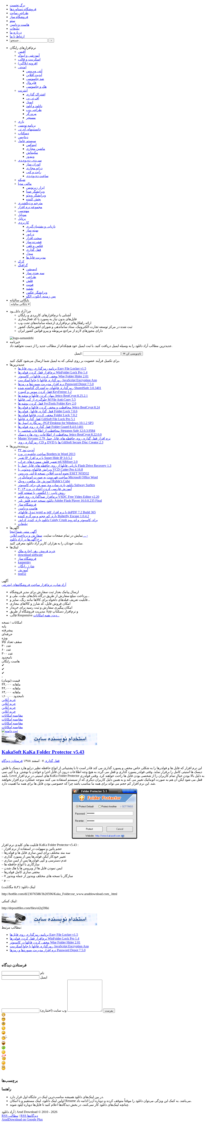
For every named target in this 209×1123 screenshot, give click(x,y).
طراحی (31, 277)
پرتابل (22, 218)
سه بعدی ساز (35, 273)
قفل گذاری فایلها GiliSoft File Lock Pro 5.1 (46, 419)
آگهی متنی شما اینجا (23, 531)
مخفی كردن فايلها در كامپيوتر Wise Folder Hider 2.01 (53, 376)
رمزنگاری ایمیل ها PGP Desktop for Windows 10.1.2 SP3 (55, 423)
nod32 (22, 574)
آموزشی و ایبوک (29, 55)
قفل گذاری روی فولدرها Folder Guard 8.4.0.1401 (50, 427)
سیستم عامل (27, 141)
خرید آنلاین (9, 700)
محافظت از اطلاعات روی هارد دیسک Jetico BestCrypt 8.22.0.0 (60, 434)
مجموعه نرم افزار (30, 207)
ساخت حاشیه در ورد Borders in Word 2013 (46, 454)
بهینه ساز (32, 230)
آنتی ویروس (34, 71)
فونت (29, 284)
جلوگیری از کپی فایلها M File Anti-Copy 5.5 (47, 399)
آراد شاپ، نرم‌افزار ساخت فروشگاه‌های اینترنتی (34, 585)
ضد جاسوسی (35, 79)
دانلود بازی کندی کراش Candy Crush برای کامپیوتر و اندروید (58, 520)
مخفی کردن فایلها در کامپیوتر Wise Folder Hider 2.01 (45, 942)
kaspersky (24, 562)
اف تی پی (32, 98)
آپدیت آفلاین (34, 75)
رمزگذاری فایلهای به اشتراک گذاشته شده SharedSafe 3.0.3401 (59, 388)
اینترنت (23, 90)
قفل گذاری (33, 249)
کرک (21, 261)
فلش (29, 281)
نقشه (29, 288)
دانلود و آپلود (34, 106)
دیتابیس (23, 137)
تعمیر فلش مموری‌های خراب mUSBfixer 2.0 (48, 461)
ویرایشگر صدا (35, 191)
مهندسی (23, 211)
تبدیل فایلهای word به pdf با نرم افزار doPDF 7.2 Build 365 (57, 512)
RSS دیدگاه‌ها (29, 1115)
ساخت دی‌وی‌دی (37, 176)
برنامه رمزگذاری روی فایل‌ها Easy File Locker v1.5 (52, 368)
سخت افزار (34, 238)
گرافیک (23, 265)
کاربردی (23, 222)
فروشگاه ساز (19, 17)
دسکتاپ (23, 133)
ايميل (43, 977)
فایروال (31, 82)
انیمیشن (31, 269)
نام (42, 973)
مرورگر (31, 114)
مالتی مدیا (25, 183)
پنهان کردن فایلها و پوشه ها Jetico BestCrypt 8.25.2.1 (53, 395)
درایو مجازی (34, 168)
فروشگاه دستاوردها (23, 9)
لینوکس (31, 145)
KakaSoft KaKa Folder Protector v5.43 (43, 752)
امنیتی (22, 67)
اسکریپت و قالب (29, 59)
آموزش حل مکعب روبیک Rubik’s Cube (44, 481)
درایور (30, 234)
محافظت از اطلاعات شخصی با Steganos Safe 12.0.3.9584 (56, 430)
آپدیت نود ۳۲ (26, 450)
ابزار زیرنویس (35, 187)
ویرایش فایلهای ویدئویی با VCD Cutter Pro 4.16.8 (50, 469)
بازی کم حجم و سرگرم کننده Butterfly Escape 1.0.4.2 (53, 516)
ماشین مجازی (35, 148)
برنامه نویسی (27, 125)
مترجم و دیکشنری (30, 203)
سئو (12, 20)
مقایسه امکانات (12, 715)
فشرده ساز (34, 242)
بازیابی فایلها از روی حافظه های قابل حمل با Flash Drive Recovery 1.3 (64, 465)
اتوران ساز (33, 164)
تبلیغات (14, 28)
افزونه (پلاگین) (27, 63)
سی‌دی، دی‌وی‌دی (30, 160)
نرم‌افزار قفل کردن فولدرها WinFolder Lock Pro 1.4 (52, 372)
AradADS (96, 744)
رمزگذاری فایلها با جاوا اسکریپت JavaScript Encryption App (57, 380)
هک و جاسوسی (36, 86)
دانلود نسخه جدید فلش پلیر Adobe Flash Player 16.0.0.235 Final (60, 500)
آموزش (23, 570)
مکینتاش (32, 152)
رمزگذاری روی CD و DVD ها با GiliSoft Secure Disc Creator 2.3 (60, 442)
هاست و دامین (19, 24)
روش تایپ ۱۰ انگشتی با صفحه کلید (41, 493)
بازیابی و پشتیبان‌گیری (41, 226)
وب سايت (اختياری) (53, 1010)
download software (30, 554)
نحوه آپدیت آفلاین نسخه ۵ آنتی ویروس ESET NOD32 (53, 473)
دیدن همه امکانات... (46, 615)
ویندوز (30, 156)
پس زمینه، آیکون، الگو (41, 296)
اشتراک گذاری (35, 94)
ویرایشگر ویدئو (36, 195)
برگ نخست (17, 5)
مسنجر (31, 117)
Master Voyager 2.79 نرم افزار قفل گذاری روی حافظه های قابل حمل (64, 438)
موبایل (22, 215)
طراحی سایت (19, 13)
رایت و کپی (33, 172)
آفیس (22, 51)
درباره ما (16, 32)
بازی (21, 121)
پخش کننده (33, 199)
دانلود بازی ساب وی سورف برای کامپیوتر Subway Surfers (56, 485)
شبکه (21, 180)
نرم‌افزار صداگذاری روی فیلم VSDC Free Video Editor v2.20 (58, 496)
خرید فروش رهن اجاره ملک (36, 551)
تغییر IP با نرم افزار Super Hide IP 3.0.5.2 (45, 458)
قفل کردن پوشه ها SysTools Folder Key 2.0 (47, 403)
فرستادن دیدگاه (12, 761)
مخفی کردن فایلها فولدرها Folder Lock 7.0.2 (47, 415)
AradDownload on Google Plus (22, 1119)
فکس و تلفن (34, 246)
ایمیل (29, 102)
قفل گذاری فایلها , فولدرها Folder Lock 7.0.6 (47, 411)
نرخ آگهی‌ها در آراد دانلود (26, 539)
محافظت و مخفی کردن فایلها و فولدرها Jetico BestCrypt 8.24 (59, 407)
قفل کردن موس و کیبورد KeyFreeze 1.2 (45, 392)
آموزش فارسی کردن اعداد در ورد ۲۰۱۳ (45, 489)
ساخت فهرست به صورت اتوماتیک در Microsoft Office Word (58, 477)
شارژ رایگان (26, 566)
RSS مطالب (10, 1115)
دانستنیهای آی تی (29, 129)
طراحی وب (34, 110)
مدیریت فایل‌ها (36, 257)
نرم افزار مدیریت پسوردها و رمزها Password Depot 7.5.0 (56, 384)
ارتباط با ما (17, 36)
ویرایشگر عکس (36, 292)
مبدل (29, 253)
